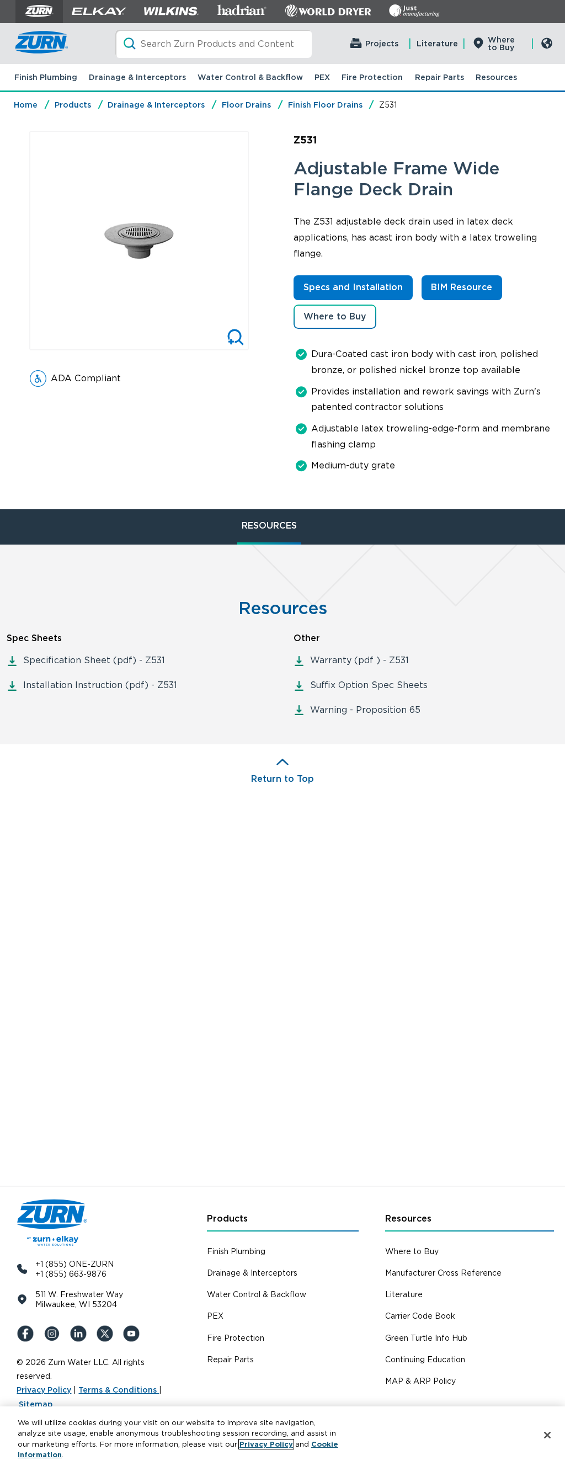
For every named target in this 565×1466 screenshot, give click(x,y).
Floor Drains (246, 104)
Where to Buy (501, 43)
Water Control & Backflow (250, 77)
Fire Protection (372, 77)
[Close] (547, 1435)
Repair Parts (439, 77)
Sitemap (35, 1404)
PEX (322, 77)
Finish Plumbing (45, 77)
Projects (381, 43)
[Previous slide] (18, 240)
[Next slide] (260, 240)
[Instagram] (54, 1334)
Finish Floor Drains (325, 104)
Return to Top (282, 779)
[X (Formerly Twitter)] (107, 1334)
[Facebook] (28, 1334)
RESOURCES (269, 525)
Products (73, 104)
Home (26, 104)
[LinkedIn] (81, 1334)
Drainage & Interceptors (137, 77)
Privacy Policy (44, 1389)
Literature (437, 43)
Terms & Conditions (118, 1389)
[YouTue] (133, 1334)
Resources (496, 77)
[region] (282, 1436)
